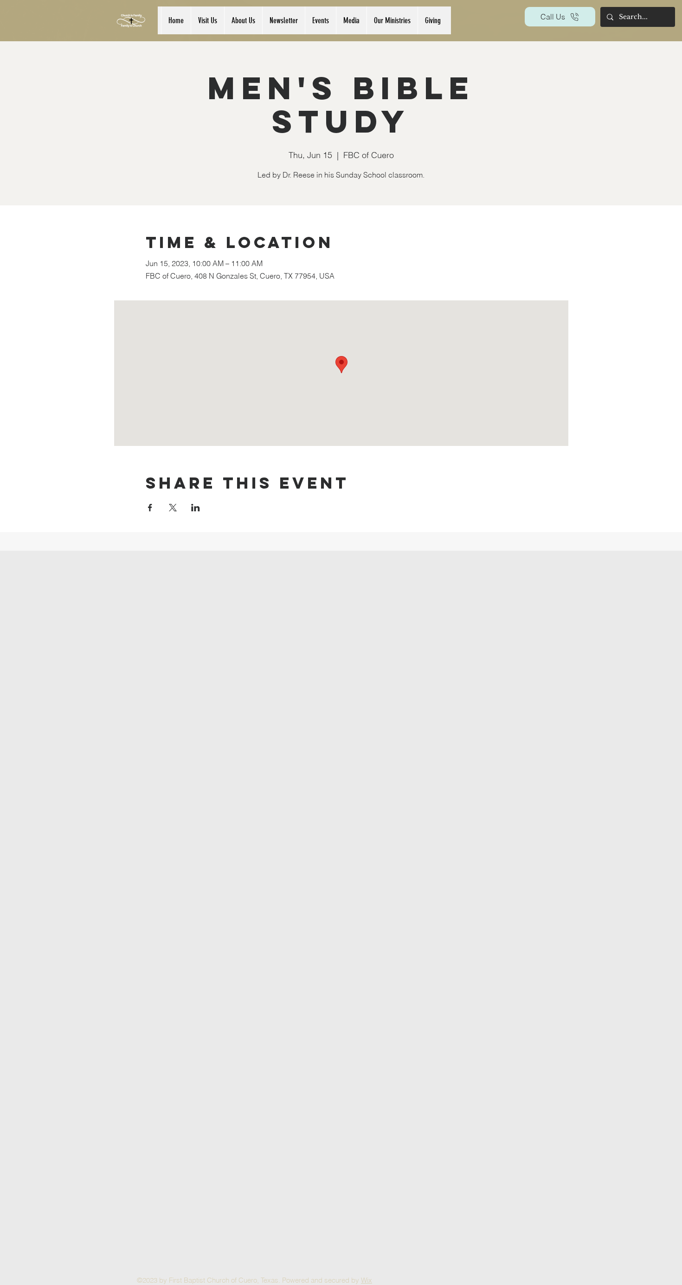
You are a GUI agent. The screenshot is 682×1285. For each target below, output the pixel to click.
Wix (366, 1280)
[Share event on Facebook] (150, 507)
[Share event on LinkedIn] (195, 507)
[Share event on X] (172, 507)
